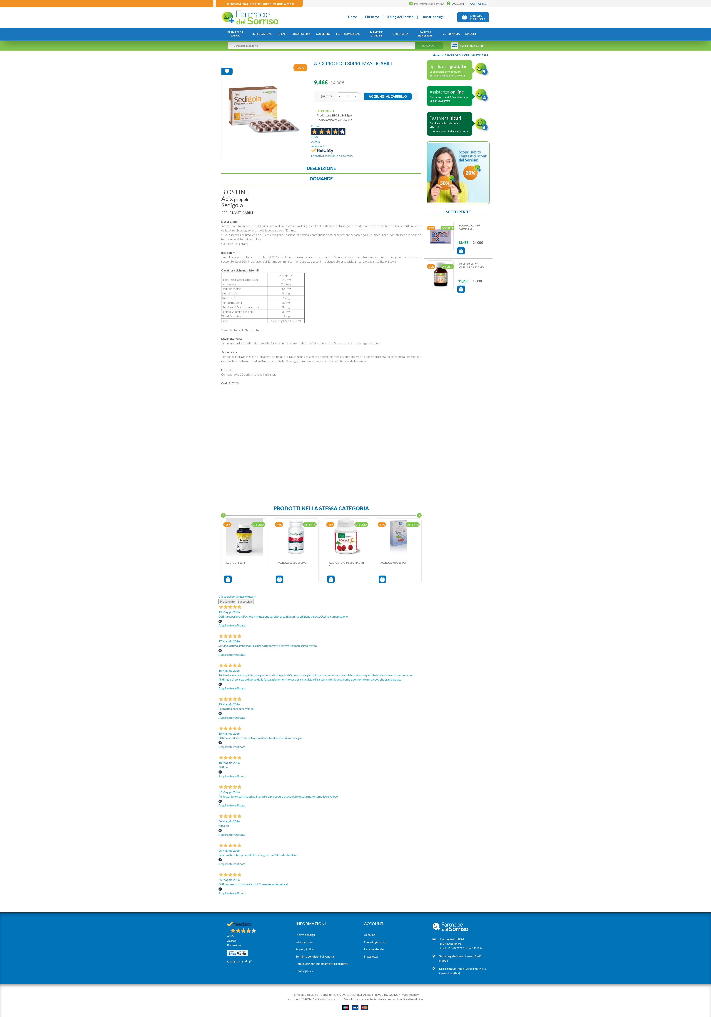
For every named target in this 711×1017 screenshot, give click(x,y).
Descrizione (321, 168)
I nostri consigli (432, 17)
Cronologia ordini (375, 942)
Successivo (245, 601)
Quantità (325, 96)
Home (352, 17)
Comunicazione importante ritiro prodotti (322, 963)
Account (369, 934)
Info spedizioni (305, 942)
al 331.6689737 (440, 101)
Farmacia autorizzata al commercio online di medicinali (389, 999)
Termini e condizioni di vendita (315, 956)
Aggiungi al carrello (388, 96)
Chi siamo (372, 17)
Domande (321, 178)
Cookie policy (304, 971)
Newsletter (371, 956)
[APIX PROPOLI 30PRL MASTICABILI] (264, 108)
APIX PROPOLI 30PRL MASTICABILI (466, 55)
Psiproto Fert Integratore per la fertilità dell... (472, 229)
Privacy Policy (305, 949)
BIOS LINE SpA (342, 115)
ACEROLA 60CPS (236, 562)
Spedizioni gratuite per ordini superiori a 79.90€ (260, 4)
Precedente (227, 601)
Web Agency (410, 994)
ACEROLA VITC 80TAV (393, 562)
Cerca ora (428, 45)
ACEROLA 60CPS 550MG (292, 562)
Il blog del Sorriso (400, 17)
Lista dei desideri (374, 949)
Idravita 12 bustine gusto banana (472, 266)
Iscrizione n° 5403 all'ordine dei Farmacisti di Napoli (320, 999)
